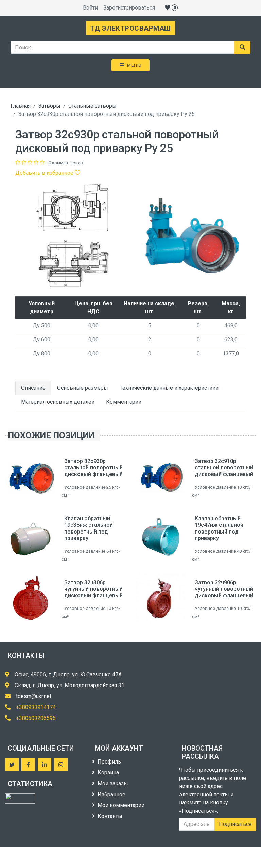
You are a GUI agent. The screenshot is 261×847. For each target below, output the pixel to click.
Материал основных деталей (57, 402)
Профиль (109, 761)
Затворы (49, 106)
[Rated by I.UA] (20, 798)
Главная (21, 106)
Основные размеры (82, 388)
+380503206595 (36, 718)
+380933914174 (36, 707)
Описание (33, 388)
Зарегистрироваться (129, 7)
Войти (90, 7)
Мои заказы (113, 783)
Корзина (108, 772)
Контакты (110, 816)
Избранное (111, 794)
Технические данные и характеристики (169, 388)
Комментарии (123, 402)
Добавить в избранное (45, 173)
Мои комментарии (121, 805)
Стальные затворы (92, 106)
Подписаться (235, 824)
